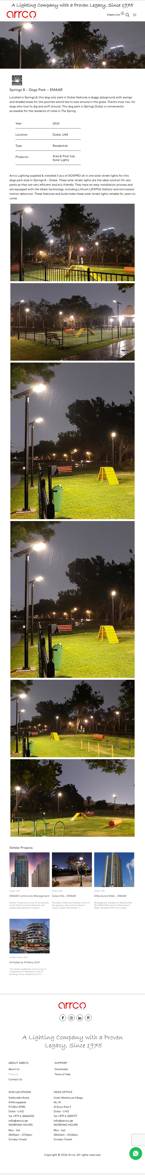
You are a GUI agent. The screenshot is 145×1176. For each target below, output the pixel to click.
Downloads (61, 1069)
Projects (13, 1074)
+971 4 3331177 (67, 1116)
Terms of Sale (62, 1074)
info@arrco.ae (18, 1120)
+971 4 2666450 (23, 1116)
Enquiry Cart (115, 14)
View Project (23, 915)
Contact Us (15, 1079)
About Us (13, 1069)
